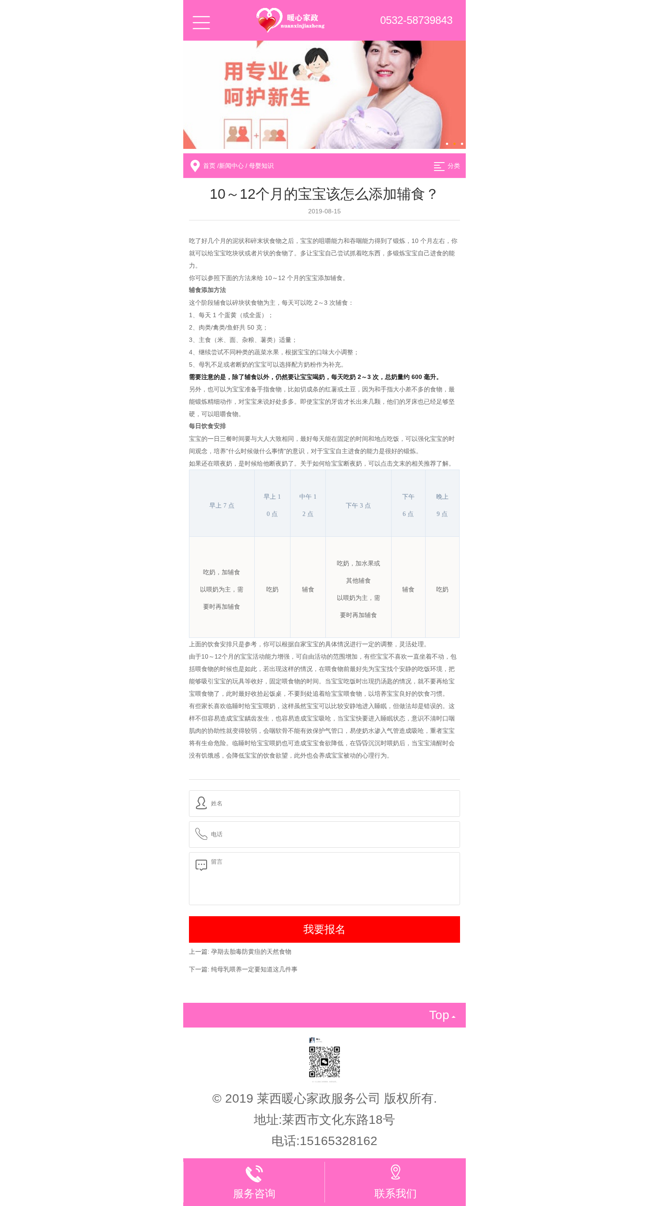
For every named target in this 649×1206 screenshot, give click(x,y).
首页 (209, 165)
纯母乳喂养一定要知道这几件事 (254, 969)
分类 (454, 165)
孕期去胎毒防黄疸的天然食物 (251, 951)
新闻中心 (231, 165)
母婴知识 (261, 165)
